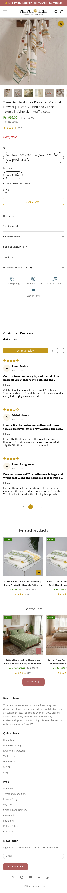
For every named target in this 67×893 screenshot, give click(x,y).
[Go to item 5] (49, 93)
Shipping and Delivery (15, 809)
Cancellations (10, 815)
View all (33, 681)
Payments (8, 804)
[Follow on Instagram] (21, 877)
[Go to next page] (42, 507)
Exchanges (9, 820)
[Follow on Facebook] (5, 877)
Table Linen (9, 756)
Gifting (6, 766)
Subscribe (15, 866)
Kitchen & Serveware (14, 750)
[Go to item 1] (7, 93)
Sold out (33, 201)
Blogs (6, 772)
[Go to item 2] (18, 93)
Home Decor (9, 761)
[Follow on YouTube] (30, 877)
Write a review (25, 350)
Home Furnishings (13, 745)
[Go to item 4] (39, 93)
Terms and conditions (15, 793)
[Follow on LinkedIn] (38, 877)
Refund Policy (10, 826)
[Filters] (52, 350)
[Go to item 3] (28, 93)
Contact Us (9, 831)
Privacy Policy (10, 799)
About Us (8, 788)
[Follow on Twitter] (13, 877)
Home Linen (9, 740)
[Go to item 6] (59, 93)
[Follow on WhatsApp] (47, 877)
